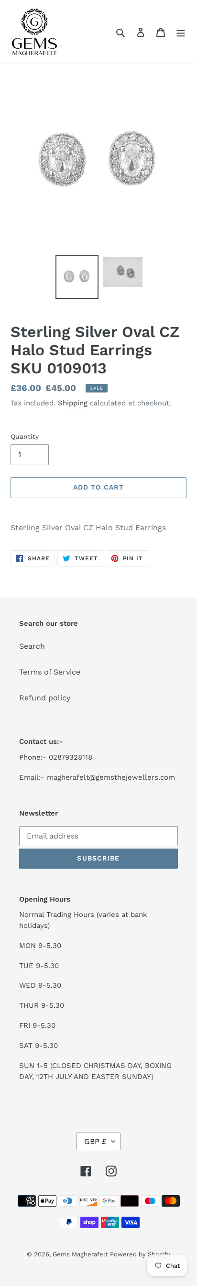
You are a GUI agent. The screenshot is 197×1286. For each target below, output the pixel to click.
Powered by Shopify (140, 1254)
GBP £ (95, 1141)
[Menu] (181, 32)
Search (32, 646)
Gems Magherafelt (80, 1254)
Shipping (73, 403)
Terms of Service (49, 671)
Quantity (25, 436)
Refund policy (44, 697)
